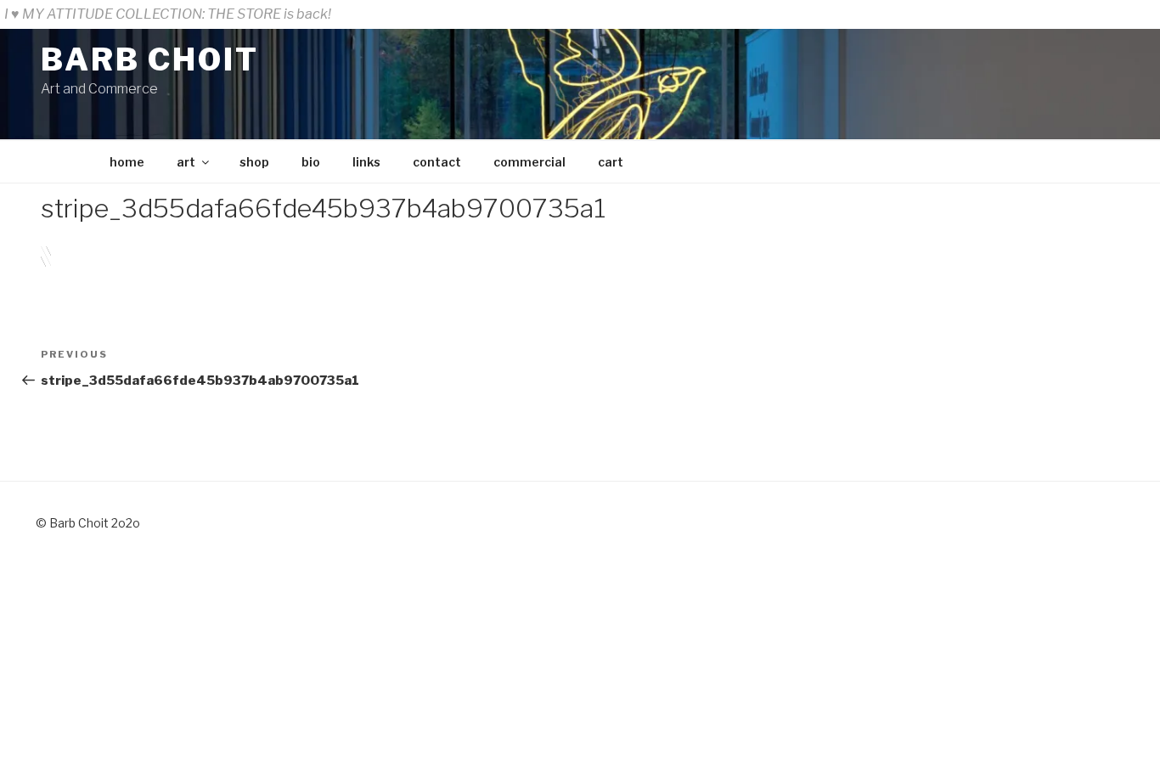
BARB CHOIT (150, 59)
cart (610, 162)
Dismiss (1129, 14)
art (186, 162)
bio (310, 162)
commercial (529, 162)
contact (437, 162)
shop (254, 162)
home (127, 162)
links (366, 162)
